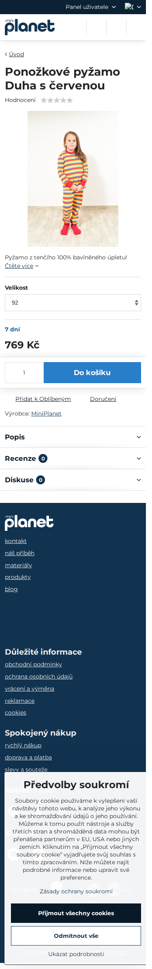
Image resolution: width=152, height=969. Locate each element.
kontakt (16, 541)
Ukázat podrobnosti (76, 954)
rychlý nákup (23, 745)
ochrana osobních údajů (39, 676)
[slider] (57, 100)
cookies (15, 712)
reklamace (19, 700)
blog (11, 589)
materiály (18, 565)
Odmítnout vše (76, 935)
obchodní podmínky (33, 664)
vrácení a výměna (29, 688)
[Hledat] (96, 27)
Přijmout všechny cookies (76, 913)
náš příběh (19, 553)
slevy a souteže (26, 769)
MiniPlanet (46, 413)
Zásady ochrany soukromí (76, 891)
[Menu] (136, 27)
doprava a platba (28, 757)
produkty (18, 577)
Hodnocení (20, 100)
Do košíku (92, 372)
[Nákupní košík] (116, 27)
